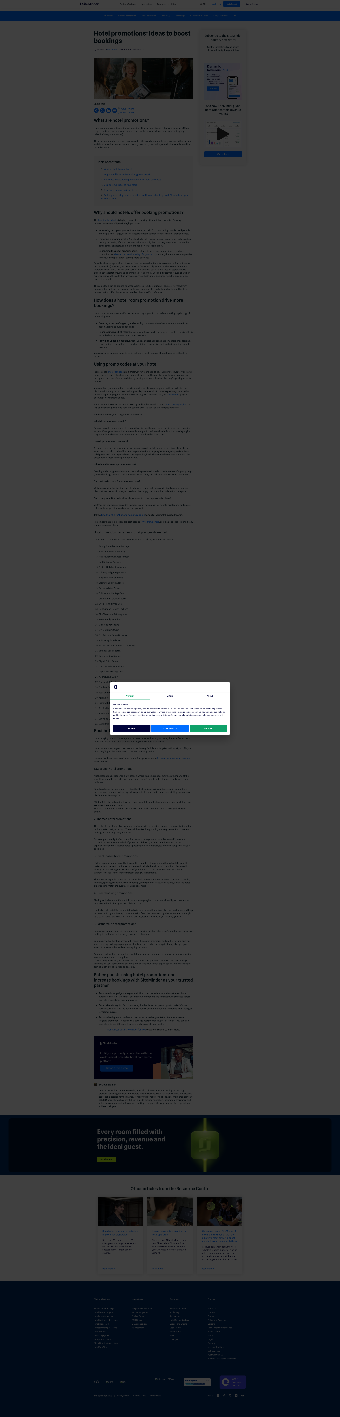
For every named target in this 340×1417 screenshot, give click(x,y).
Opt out (131, 728)
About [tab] (210, 696)
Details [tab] (170, 696)
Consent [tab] (130, 696)
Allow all (208, 728)
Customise (168, 728)
